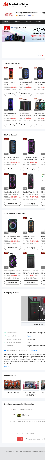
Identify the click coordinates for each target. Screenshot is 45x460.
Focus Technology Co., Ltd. (26, 451)
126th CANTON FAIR (12, 393)
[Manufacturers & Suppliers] (15, 4)
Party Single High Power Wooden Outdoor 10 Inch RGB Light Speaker (12, 273)
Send (20, 439)
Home (6, 22)
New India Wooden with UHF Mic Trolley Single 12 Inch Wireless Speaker (31, 273)
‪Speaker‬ (30, 336)
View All (6, 367)
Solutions (38, 22)
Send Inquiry (10, 94)
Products (17, 22)
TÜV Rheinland (32, 350)
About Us (28, 22)
